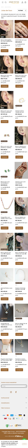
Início (2, 7)
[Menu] (3, 2)
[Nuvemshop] (10, 436)
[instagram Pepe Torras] (11, 392)
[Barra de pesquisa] (5, 2)
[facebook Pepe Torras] (16, 392)
